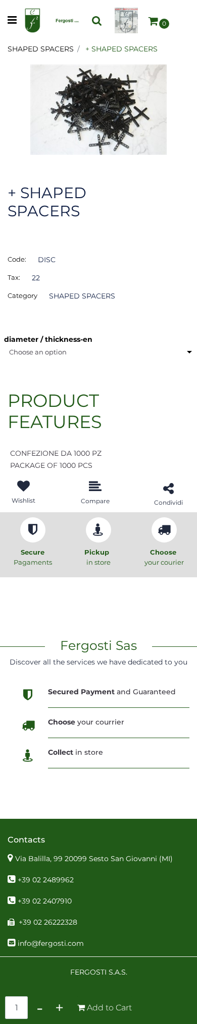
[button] (98, 108)
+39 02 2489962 (46, 879)
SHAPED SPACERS (41, 48)
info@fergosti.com (51, 943)
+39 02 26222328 (48, 922)
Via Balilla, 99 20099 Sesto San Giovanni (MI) (94, 858)
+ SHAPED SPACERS (121, 48)
